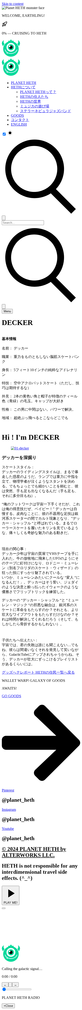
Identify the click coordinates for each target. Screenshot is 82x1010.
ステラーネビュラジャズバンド (45, 111)
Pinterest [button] (8, 790)
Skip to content (12, 4)
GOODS (17, 115)
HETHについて (23, 87)
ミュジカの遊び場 (34, 106)
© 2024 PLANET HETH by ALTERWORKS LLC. (34, 852)
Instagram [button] (9, 809)
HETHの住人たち (34, 97)
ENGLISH (19, 124)
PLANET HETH (23, 83)
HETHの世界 (30, 101)
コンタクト (20, 120)
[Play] (10, 984)
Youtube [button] (8, 829)
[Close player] (3, 908)
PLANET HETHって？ (38, 92)
